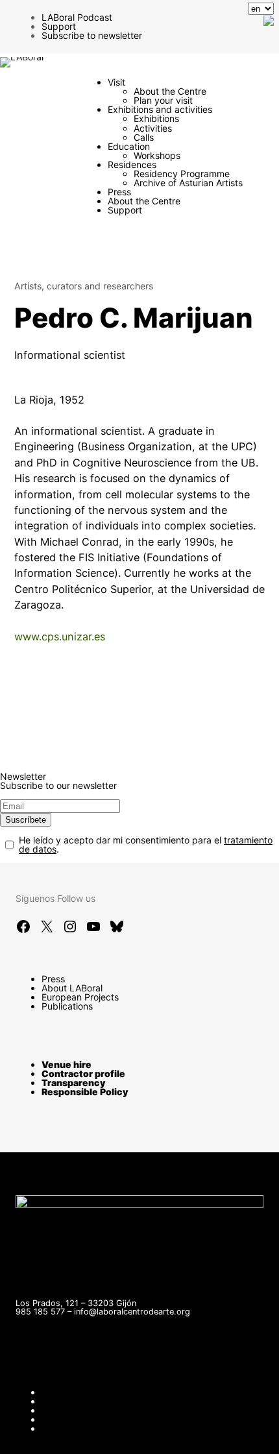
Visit (116, 82)
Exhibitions (156, 118)
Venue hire (66, 1064)
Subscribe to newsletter (92, 35)
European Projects (80, 996)
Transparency (73, 1082)
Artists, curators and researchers (83, 285)
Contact (58, 1392)
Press (119, 191)
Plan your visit (163, 100)
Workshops (157, 155)
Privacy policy (71, 1419)
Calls (144, 137)
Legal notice (67, 1410)
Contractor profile (83, 1073)
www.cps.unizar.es (59, 636)
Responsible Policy (85, 1091)
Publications (67, 1006)
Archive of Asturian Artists (188, 182)
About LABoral (72, 987)
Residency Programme (182, 173)
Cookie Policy (70, 1428)
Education (129, 146)
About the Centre (170, 91)
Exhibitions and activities (160, 109)
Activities (153, 128)
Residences (132, 164)
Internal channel (75, 1401)
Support (59, 26)
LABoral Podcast (77, 17)
